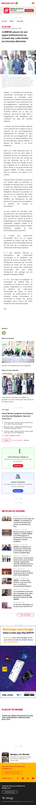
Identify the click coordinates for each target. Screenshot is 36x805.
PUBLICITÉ (17, 17)
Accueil (4, 21)
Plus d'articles (25, 615)
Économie (20, 21)
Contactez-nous (10, 792)
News (11, 21)
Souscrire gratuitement (12, 772)
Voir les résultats (18, 440)
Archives (26, 440)
